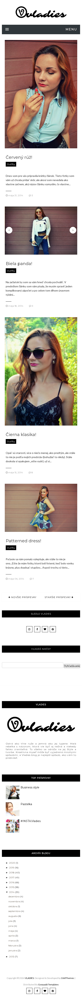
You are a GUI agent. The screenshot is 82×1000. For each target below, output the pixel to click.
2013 (12, 956)
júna (11, 926)
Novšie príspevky (23, 597)
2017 (12, 877)
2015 (12, 887)
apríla (11, 935)
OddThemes (67, 978)
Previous (9, 230)
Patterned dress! (23, 540)
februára (13, 945)
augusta (13, 916)
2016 (12, 882)
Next (73, 230)
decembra (14, 896)
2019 (12, 867)
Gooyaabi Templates (48, 984)
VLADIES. (29, 978)
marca (12, 940)
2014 (12, 892)
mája (11, 930)
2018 (12, 872)
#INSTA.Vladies (31, 821)
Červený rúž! (19, 157)
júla (10, 921)
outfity (11, 164)
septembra (14, 911)
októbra (13, 906)
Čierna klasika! (21, 434)
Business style (30, 787)
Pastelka (26, 804)
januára (13, 950)
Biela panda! (19, 263)
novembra (14, 901)
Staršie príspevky (58, 597)
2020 (12, 862)
